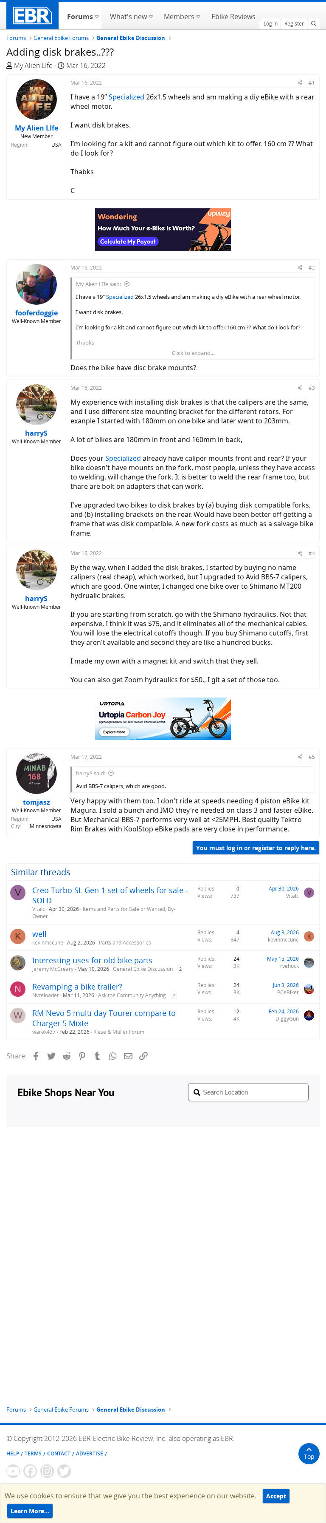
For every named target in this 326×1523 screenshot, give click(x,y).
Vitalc (38, 909)
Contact (58, 1453)
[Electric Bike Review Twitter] (64, 1471)
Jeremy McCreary (52, 969)
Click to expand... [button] (193, 353)
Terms (33, 1453)
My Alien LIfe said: (98, 284)
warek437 (44, 1031)
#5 (312, 756)
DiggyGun (287, 1018)
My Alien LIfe (33, 65)
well (39, 934)
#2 (312, 267)
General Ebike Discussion (143, 969)
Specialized (126, 97)
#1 (312, 82)
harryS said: (90, 773)
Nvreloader (45, 995)
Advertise (89, 1453)
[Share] (300, 83)
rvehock (289, 966)
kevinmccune (47, 942)
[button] (97, 15)
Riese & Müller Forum (118, 1031)
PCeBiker (288, 992)
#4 (312, 553)
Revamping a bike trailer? (77, 986)
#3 (312, 387)
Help (12, 1453)
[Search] (314, 23)
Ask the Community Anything (132, 995)
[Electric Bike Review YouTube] (13, 1471)
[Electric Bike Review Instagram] (47, 1471)
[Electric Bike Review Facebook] (30, 1471)
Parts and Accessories (125, 942)
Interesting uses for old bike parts (92, 960)
